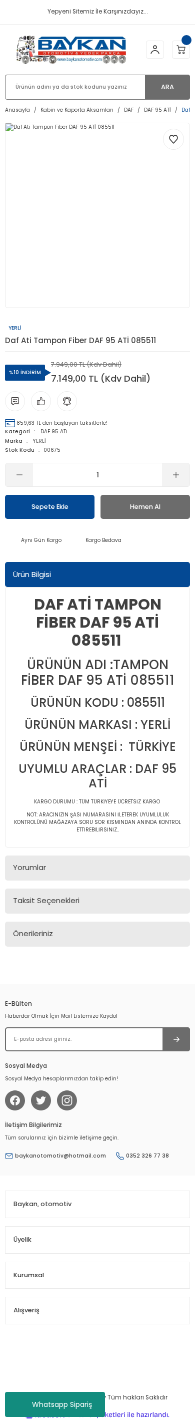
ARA (167, 87)
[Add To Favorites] (173, 139)
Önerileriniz (33, 933)
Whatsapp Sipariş (62, 1404)
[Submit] (176, 1039)
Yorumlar (29, 867)
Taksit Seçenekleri (46, 900)
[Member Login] (155, 50)
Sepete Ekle (50, 506)
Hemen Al (145, 506)
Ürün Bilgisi (32, 574)
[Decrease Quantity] (19, 474)
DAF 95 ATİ (54, 431)
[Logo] (71, 49)
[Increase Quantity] (176, 474)
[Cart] (181, 50)
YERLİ (39, 441)
